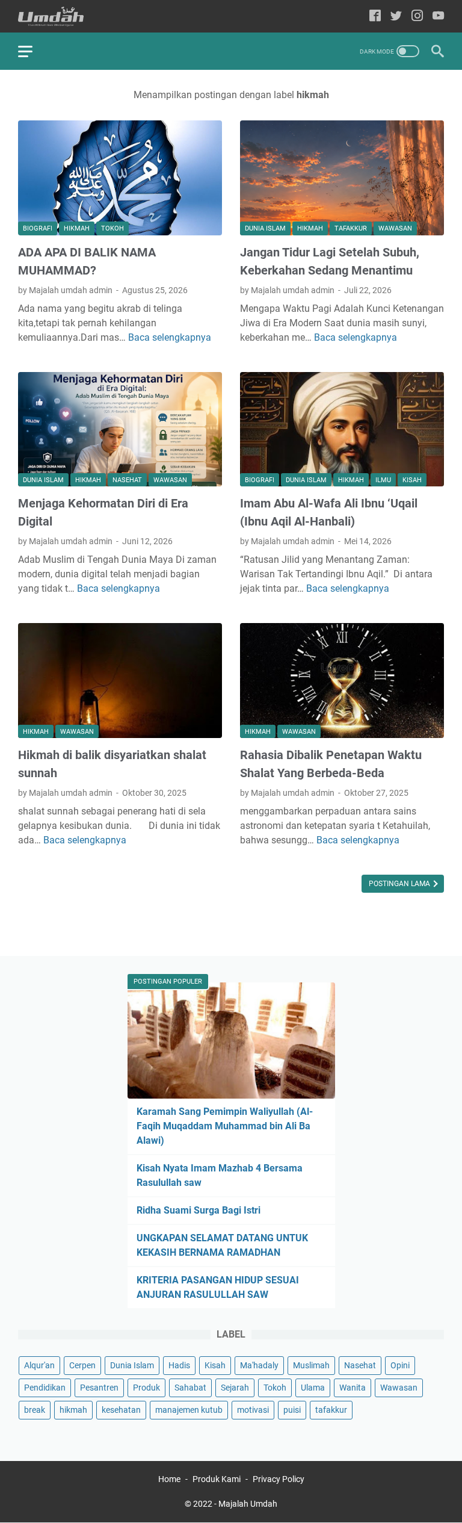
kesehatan (121, 1410)
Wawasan (395, 228)
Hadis (179, 1365)
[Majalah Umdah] (58, 16)
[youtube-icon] (438, 16)
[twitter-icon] (396, 16)
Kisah (412, 480)
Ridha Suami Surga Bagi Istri (198, 1210)
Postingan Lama (400, 883)
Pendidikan (45, 1387)
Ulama (313, 1387)
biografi (37, 228)
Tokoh (112, 228)
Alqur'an (39, 1365)
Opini (400, 1365)
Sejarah (235, 1387)
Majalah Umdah (247, 1504)
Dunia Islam (265, 228)
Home (169, 1479)
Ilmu (383, 480)
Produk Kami (216, 1479)
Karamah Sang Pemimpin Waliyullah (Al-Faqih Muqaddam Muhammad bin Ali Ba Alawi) (225, 1126)
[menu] (32, 51)
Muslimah (311, 1365)
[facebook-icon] (375, 16)
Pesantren (99, 1387)
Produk (146, 1387)
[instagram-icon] (417, 16)
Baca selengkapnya (169, 337)
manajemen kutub (189, 1410)
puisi (292, 1410)
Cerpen (82, 1365)
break (34, 1410)
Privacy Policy (278, 1479)
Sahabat (190, 1387)
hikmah (77, 228)
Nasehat (127, 480)
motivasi (253, 1410)
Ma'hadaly (259, 1365)
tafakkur (350, 228)
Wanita (352, 1387)
